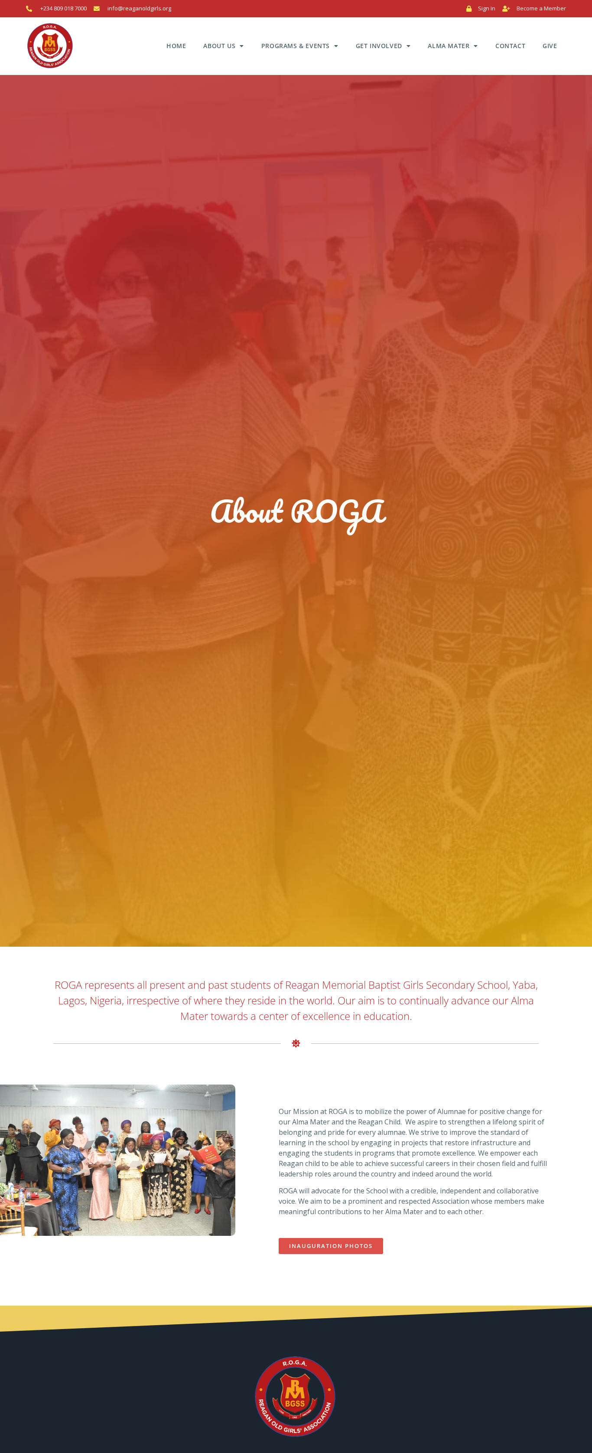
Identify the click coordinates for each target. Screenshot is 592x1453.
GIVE (550, 46)
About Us (219, 46)
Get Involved (379, 46)
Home (176, 46)
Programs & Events (295, 46)
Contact (510, 46)
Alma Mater (448, 46)
